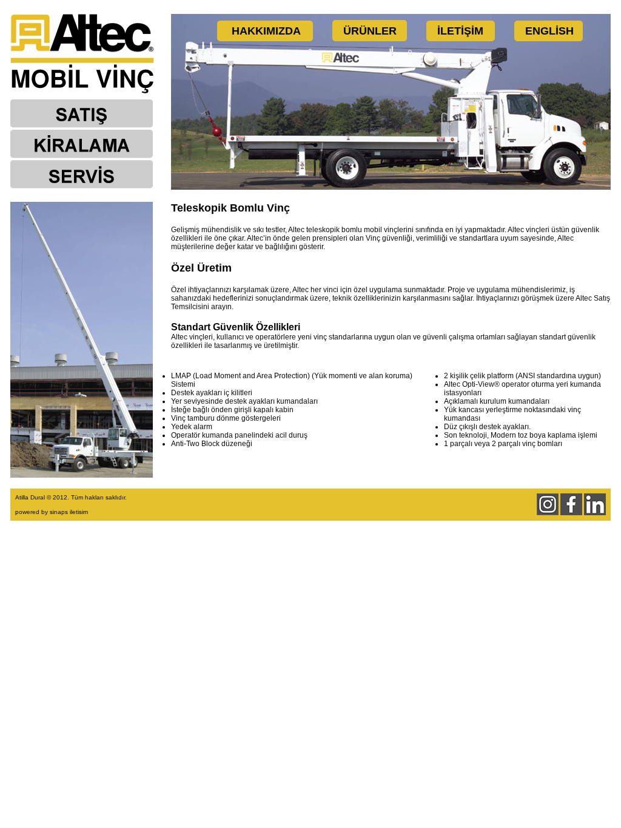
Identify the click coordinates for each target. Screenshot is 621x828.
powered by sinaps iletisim (51, 512)
